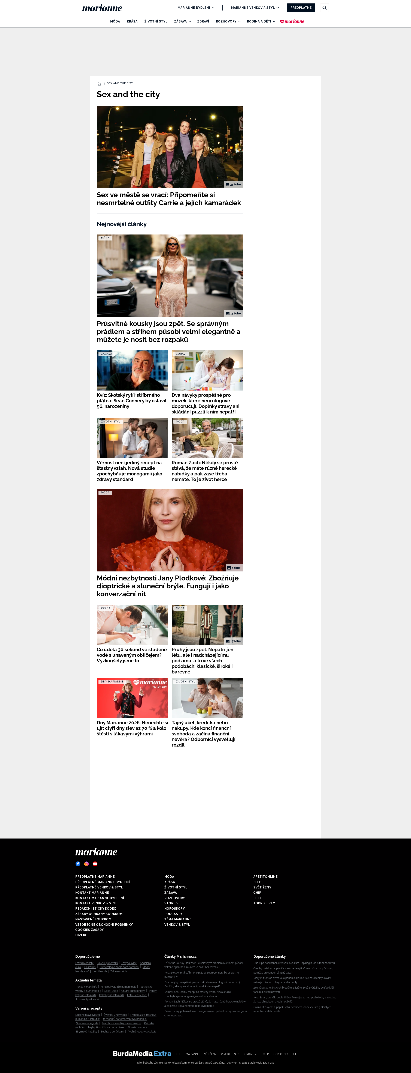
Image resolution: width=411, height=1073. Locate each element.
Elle (257, 882)
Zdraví (203, 21)
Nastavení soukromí (94, 919)
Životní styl (155, 21)
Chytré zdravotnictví (133, 990)
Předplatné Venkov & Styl (99, 887)
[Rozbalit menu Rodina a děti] (273, 21)
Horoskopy (174, 908)
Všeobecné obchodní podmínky (104, 924)
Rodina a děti (259, 21)
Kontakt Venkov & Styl (96, 903)
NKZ (236, 1054)
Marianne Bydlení (194, 7)
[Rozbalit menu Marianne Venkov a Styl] (276, 7)
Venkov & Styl (177, 924)
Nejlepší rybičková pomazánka (106, 1027)
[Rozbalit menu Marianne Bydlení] (212, 7)
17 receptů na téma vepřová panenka (125, 1018)
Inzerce (82, 935)
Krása (132, 21)
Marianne (192, 1054)
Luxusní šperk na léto (88, 999)
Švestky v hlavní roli (115, 1014)
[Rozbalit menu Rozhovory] (238, 21)
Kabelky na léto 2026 (111, 995)
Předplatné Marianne (95, 876)
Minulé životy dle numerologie (118, 986)
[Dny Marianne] (292, 21)
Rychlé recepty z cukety (142, 1031)
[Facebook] (77, 863)
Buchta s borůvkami (112, 1031)
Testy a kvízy (129, 963)
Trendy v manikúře (86, 986)
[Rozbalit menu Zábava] (189, 21)
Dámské (225, 1054)
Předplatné (301, 7)
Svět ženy (262, 887)
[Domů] (105, 7)
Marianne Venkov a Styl (253, 7)
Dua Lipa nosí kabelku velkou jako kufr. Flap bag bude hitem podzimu (294, 963)
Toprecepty (264, 903)
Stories (171, 903)
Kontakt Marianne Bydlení (99, 898)
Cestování (90, 967)
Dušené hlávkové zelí (87, 1014)
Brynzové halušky (86, 1031)
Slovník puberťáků (107, 963)
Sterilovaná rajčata (87, 1023)
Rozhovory (226, 21)
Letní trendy (100, 971)
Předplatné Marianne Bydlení (102, 882)
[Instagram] (86, 863)
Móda (115, 21)
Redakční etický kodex (95, 908)
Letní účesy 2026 (137, 995)
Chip (257, 892)
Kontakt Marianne (92, 892)
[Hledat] (324, 7)
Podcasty (173, 914)
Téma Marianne (178, 919)
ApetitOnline (265, 876)
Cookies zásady (89, 930)
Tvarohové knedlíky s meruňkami (121, 1023)
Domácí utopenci (138, 1027)
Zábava (180, 21)
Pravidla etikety (84, 963)
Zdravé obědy (118, 971)
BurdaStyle (251, 1054)
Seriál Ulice (111, 990)
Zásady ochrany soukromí (99, 914)
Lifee (257, 898)
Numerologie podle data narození (119, 967)
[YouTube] (95, 863)
